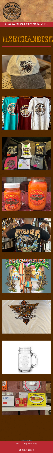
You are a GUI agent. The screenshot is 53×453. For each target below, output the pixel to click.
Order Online (26, 450)
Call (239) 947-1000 (26, 443)
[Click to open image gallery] (26, 72)
